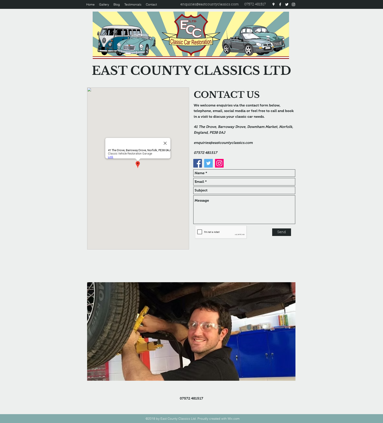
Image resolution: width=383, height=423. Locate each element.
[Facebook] (197, 163)
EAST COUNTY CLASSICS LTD (191, 71)
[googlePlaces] (273, 4)
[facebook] (280, 4)
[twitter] (287, 4)
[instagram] (293, 4)
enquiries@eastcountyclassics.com (209, 4)
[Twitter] (208, 163)
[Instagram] (219, 163)
